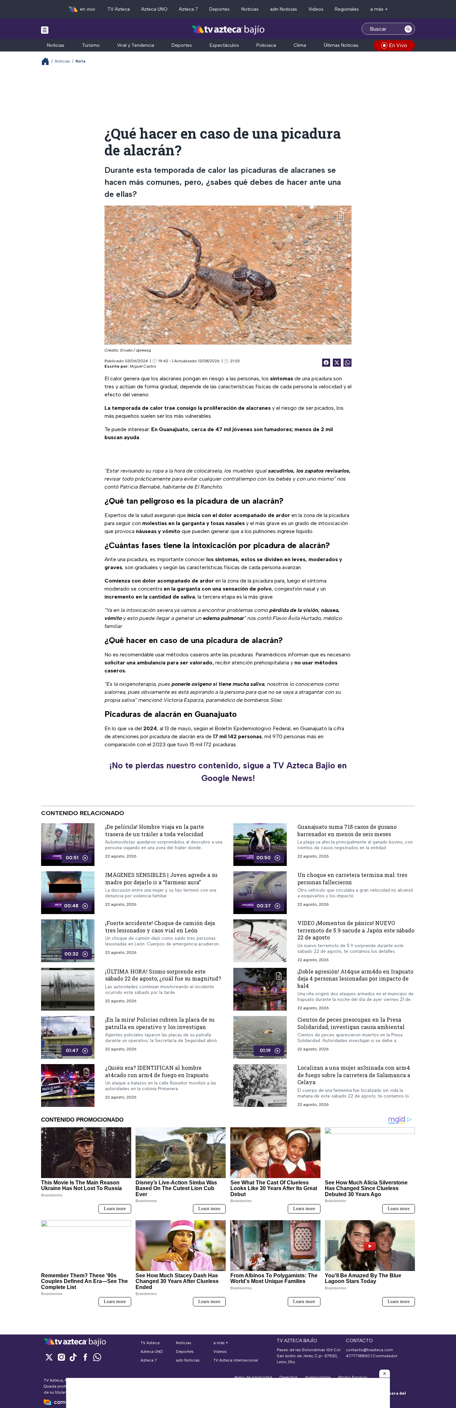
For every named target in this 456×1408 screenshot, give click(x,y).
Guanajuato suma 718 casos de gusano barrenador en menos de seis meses (347, 830)
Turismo (91, 45)
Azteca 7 (188, 9)
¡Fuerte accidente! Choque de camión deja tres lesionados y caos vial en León (160, 926)
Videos (315, 9)
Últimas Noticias (341, 45)
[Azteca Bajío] (228, 29)
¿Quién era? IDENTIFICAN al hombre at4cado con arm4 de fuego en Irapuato (156, 1071)
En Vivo (398, 45)
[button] (384, 1374)
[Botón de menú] (44, 30)
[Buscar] (408, 29)
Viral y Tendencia (135, 45)
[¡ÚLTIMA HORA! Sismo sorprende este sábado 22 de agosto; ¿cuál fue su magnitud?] (67, 989)
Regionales (347, 9)
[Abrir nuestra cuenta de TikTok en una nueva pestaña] (73, 1357)
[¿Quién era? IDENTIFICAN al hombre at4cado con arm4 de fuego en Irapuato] (67, 1085)
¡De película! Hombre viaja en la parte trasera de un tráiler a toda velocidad (154, 830)
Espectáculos (224, 45)
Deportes (219, 9)
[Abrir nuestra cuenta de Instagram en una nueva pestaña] (61, 1357)
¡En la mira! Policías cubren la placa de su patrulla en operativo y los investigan (160, 1023)
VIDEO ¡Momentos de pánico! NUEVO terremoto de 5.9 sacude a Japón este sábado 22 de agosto (355, 930)
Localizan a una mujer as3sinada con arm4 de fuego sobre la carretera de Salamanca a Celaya (353, 1074)
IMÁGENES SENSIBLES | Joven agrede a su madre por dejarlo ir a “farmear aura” (161, 878)
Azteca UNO (154, 9)
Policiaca (266, 45)
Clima (299, 45)
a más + (379, 9)
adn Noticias (283, 9)
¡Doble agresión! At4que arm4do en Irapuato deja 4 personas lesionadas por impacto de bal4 (355, 978)
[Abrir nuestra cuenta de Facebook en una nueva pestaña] (85, 1357)
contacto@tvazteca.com (369, 1350)
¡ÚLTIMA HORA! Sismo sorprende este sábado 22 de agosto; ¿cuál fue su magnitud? (163, 975)
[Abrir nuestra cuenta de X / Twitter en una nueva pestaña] (49, 1357)
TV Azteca (118, 9)
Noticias (250, 9)
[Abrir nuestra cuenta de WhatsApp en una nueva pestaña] (97, 1357)
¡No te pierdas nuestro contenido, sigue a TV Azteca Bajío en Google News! (228, 771)
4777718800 (358, 1356)
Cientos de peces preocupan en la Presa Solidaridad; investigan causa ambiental (351, 1023)
